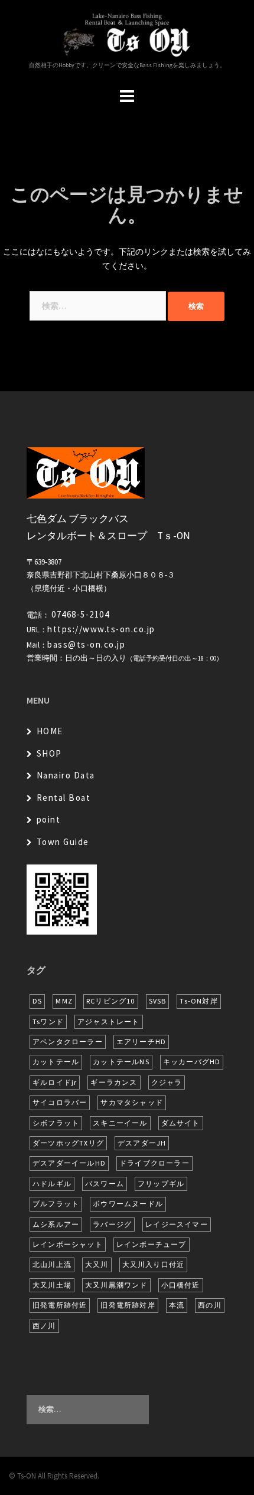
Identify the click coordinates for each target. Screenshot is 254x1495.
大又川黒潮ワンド (116, 1285)
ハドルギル (51, 1183)
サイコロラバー (59, 1102)
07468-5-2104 (80, 614)
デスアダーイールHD (69, 1163)
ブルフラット (55, 1203)
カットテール (55, 1061)
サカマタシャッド (131, 1102)
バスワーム (104, 1183)
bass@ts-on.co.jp (86, 644)
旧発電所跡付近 (59, 1305)
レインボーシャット (67, 1244)
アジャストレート (108, 1021)
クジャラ (167, 1082)
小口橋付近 (180, 1285)
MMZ (64, 1000)
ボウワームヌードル (128, 1203)
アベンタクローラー (67, 1041)
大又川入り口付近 (153, 1264)
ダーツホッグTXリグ (68, 1142)
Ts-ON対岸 (198, 1000)
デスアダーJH (142, 1142)
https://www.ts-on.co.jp (101, 629)
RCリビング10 (110, 1000)
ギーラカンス (113, 1082)
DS (37, 1000)
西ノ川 (44, 1325)
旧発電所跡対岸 (127, 1305)
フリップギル (161, 1183)
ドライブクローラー (154, 1163)
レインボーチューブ (151, 1244)
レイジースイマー (176, 1224)
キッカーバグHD (192, 1061)
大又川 (97, 1264)
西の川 (210, 1305)
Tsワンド (48, 1021)
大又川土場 (51, 1285)
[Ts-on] (127, 34)
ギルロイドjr (54, 1082)
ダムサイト (180, 1122)
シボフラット (55, 1122)
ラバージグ (112, 1224)
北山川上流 (51, 1264)
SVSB (158, 1000)
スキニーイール (120, 1122)
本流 (176, 1305)
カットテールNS (121, 1061)
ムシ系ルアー (55, 1224)
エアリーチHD (141, 1041)
